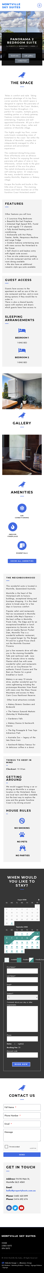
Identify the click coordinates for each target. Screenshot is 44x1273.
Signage (5, 1267)
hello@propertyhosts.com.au (21, 1190)
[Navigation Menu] (39, 5)
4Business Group (25, 1263)
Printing (27, 1265)
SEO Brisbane (6, 1265)
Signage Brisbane (36, 1265)
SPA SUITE (6, 1248)
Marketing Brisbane (17, 1265)
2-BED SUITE (7, 1245)
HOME (4, 1243)
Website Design (10, 1263)
